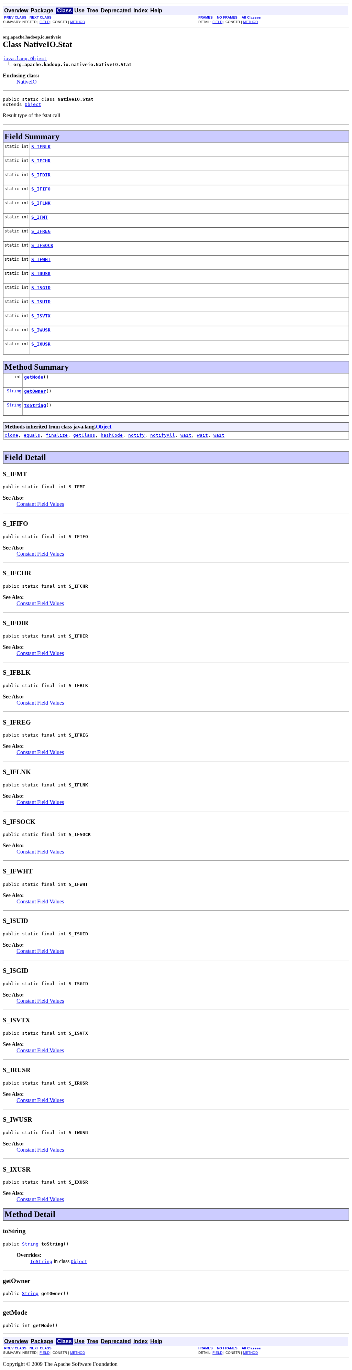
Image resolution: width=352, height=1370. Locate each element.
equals (32, 435)
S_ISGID (41, 287)
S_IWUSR (41, 330)
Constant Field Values (40, 504)
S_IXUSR (41, 344)
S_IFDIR (41, 174)
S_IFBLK (41, 146)
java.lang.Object (25, 58)
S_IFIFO (41, 189)
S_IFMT (39, 217)
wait (185, 435)
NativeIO (26, 82)
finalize (57, 435)
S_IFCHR (41, 160)
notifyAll (162, 435)
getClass (84, 435)
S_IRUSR (41, 273)
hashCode (112, 435)
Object (33, 104)
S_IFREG (41, 231)
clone (11, 435)
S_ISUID (41, 301)
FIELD (45, 22)
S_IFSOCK (42, 245)
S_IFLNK (41, 203)
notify (136, 435)
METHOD (77, 22)
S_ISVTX (41, 315)
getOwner (35, 391)
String (14, 391)
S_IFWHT (41, 259)
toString (35, 405)
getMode (33, 377)
